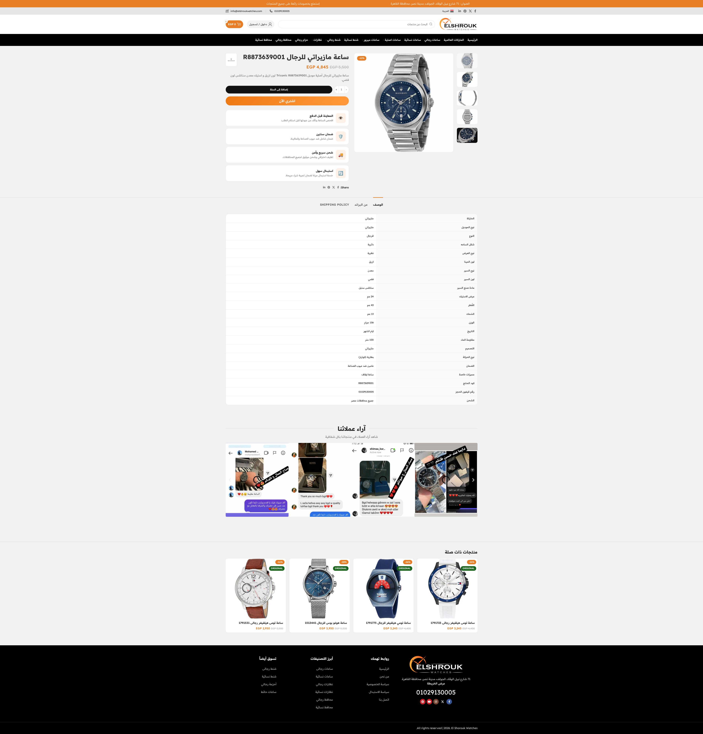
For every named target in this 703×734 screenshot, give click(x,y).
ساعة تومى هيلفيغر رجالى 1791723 (453, 623)
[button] (230, 479)
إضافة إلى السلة (279, 89)
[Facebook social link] (475, 11)
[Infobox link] (279, 11)
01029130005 (436, 692)
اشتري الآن (287, 101)
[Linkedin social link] (459, 11)
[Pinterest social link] (465, 11)
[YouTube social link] (429, 701)
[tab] (378, 202)
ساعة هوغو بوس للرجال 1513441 (326, 623)
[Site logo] (458, 24)
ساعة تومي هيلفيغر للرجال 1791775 (388, 623)
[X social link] (470, 11)
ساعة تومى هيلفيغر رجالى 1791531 (261, 623)
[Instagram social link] (436, 701)
